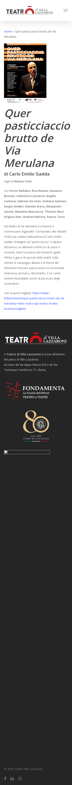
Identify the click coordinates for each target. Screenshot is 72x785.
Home (8, 31)
